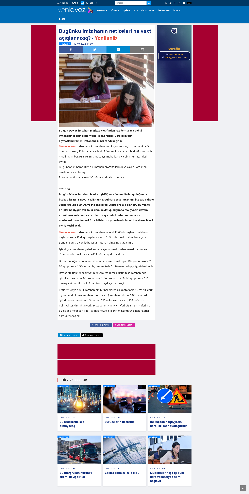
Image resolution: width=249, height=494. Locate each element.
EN (91, 3)
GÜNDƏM (100, 10)
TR (96, 3)
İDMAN (176, 10)
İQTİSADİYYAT (129, 10)
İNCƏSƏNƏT (164, 10)
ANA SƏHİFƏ (63, 3)
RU (87, 3)
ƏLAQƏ (74, 3)
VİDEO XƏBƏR (147, 10)
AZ (82, 2)
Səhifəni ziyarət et (100, 326)
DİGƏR (62, 19)
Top (243, 488)
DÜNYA (114, 10)
